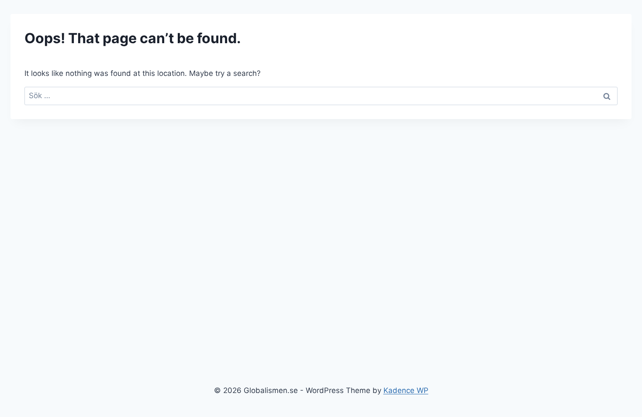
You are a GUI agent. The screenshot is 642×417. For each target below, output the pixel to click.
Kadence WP (405, 390)
